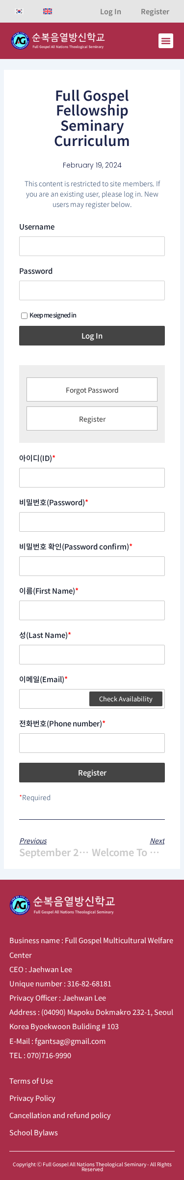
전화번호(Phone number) (62, 723)
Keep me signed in (52, 314)
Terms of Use (31, 1080)
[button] (165, 40)
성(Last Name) (45, 635)
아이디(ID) (37, 458)
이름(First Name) (49, 591)
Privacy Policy (32, 1098)
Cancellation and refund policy (60, 1115)
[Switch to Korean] (19, 11)
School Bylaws (33, 1132)
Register (155, 11)
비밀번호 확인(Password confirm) (75, 546)
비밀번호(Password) (53, 502)
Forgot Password (92, 390)
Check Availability (126, 698)
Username (36, 226)
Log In (110, 11)
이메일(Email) (43, 679)
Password (36, 271)
